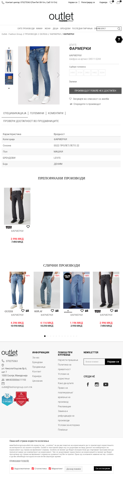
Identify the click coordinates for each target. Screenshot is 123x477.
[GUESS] (9, 311)
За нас (35, 357)
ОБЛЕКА (44, 34)
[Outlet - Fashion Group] (61, 17)
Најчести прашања (68, 360)
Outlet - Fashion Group (12, 34)
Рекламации (64, 406)
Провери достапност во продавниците (31, 121)
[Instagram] (96, 384)
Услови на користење (64, 376)
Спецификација (14, 113)
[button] (109, 29)
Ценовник (37, 381)
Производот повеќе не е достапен (95, 90)
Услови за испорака (69, 425)
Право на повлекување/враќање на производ (65, 395)
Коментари (55, 113)
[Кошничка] (119, 3)
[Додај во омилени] (28, 227)
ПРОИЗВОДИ (31, 34)
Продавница (38, 367)
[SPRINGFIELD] (68, 311)
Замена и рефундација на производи (66, 416)
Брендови (37, 362)
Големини (37, 113)
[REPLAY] (38, 311)
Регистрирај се (88, 2)
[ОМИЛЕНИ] (111, 3)
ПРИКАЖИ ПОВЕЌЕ (19, 461)
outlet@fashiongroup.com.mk (17, 387)
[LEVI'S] (9, 227)
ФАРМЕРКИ (55, 34)
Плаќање (62, 429)
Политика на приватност (64, 367)
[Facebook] (87, 384)
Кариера (36, 376)
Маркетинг (57, 468)
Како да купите (66, 383)
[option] (9, 55)
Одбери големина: (77, 67)
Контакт (36, 371)
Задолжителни (22, 468)
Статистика (41, 468)
